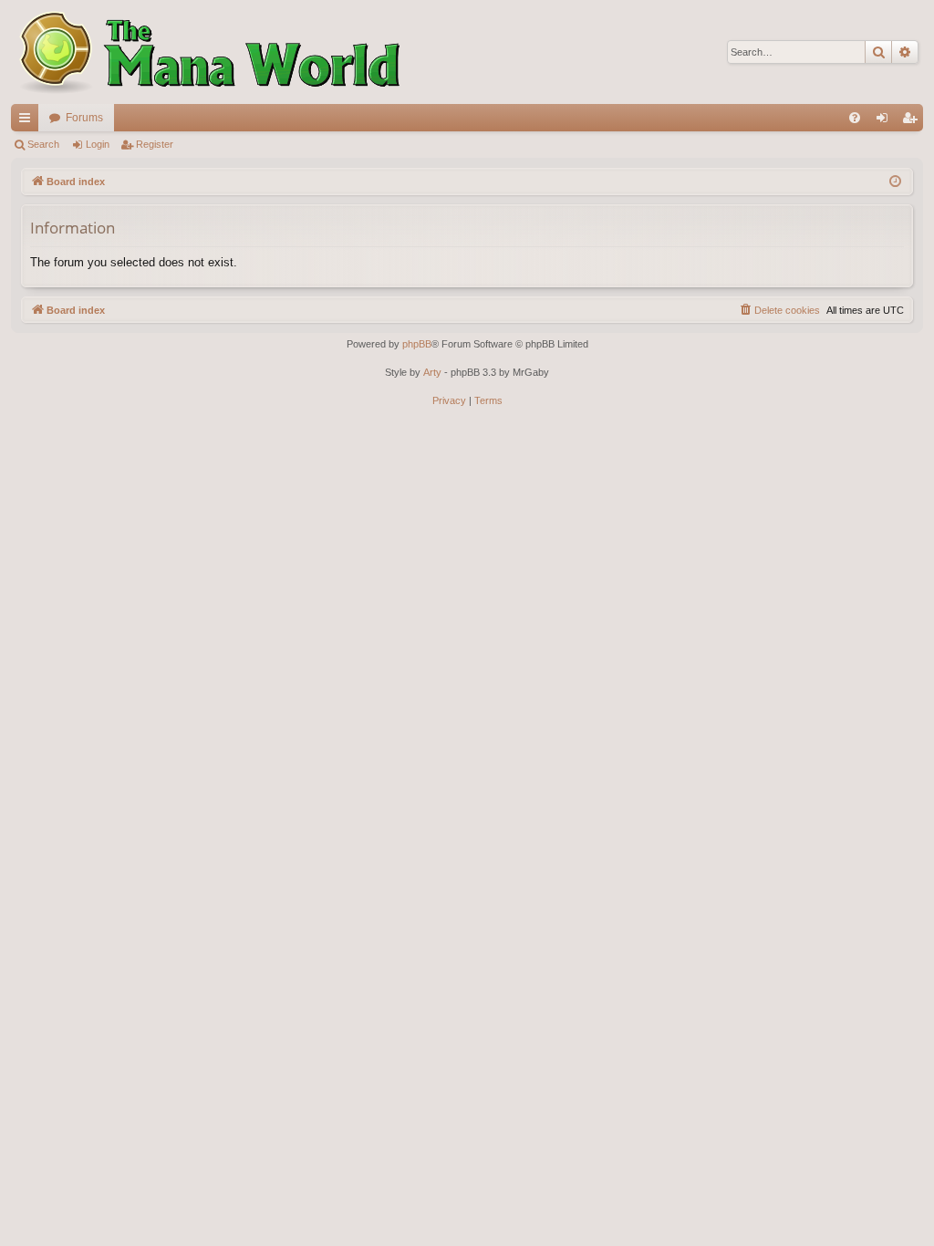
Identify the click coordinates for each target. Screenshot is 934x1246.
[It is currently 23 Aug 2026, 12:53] (895, 181)
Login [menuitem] (886, 121)
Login (97, 144)
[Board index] (207, 52)
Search (43, 144)
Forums (84, 117)
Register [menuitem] (913, 121)
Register (154, 144)
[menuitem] (854, 117)
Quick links (28, 121)
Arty (432, 372)
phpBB (416, 343)
